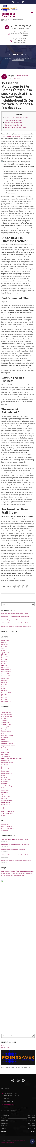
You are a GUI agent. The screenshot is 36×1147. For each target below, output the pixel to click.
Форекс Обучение (7, 813)
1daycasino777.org (6, 712)
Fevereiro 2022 (5, 691)
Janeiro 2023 (5, 667)
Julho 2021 (4, 695)
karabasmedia (5, 769)
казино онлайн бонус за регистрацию (17, 871)
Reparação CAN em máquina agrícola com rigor (15, 616)
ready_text (4, 792)
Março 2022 (4, 688)
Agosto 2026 (5, 640)
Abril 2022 (4, 686)
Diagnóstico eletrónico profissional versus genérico (16, 626)
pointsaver (17, 78)
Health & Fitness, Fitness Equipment (11, 758)
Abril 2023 (4, 661)
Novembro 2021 (6, 693)
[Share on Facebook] (14, 586)
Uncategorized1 (6, 805)
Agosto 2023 (5, 653)
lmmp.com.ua (5, 777)
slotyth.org (4, 798)
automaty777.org (6, 725)
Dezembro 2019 (6, 701)
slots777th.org (5, 796)
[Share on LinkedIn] (27, 586)
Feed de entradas (6, 826)
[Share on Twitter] (19, 586)
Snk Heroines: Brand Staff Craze (15, 127)
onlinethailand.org (6, 786)
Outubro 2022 (5, 674)
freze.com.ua (5, 752)
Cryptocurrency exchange (8, 746)
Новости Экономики (7, 811)
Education (4, 748)
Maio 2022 (4, 684)
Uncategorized (5, 803)
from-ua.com (5, 754)
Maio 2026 (4, 646)
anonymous (4, 720)
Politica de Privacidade (7, 1142)
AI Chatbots (4, 718)
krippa (3, 775)
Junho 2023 (4, 657)
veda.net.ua (4, 809)
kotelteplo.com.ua (6, 773)
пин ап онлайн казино (17, 875)
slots (2, 794)
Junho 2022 (4, 682)
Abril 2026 (4, 648)
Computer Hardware (21, 76)
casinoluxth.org (5, 741)
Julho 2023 (4, 655)
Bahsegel (4, 729)
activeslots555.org (6, 714)
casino (3, 739)
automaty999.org (6, 727)
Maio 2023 (4, 659)
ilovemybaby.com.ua (7, 762)
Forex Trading (5, 750)
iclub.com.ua (5, 760)
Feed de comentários (7, 828)
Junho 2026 (4, 644)
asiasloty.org (5, 722)
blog (2, 733)
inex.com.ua (4, 765)
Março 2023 (4, 663)
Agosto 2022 (5, 678)
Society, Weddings (6, 800)
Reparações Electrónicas (8, 15)
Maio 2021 (4, 699)
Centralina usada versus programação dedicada (15, 613)
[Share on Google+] (23, 586)
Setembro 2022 (5, 676)
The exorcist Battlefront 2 (13, 125)
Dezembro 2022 (6, 669)
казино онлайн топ (16, 873)
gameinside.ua (5, 756)
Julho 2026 (4, 642)
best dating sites (6, 731)
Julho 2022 (4, 680)
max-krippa (4, 781)
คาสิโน (3, 815)
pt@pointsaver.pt (8, 1105)
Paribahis (4, 788)
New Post (4, 784)
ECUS (2, 1045)
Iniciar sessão (5, 824)
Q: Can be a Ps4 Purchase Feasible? (16, 118)
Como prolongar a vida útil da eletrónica (13, 620)
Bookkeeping (5, 737)
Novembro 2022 (6, 672)
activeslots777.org (6, 716)
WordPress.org (5, 830)
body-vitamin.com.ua (7, 735)
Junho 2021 (4, 697)
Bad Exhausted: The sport (13, 120)
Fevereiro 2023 (5, 665)
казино (3, 871)
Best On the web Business (13, 123)
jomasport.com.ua (6, 767)
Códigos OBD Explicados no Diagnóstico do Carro (15, 623)
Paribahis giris (5, 790)
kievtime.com (5, 771)
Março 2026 (4, 651)
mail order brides (6, 779)
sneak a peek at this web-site (10, 136)
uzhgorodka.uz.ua (6, 807)
